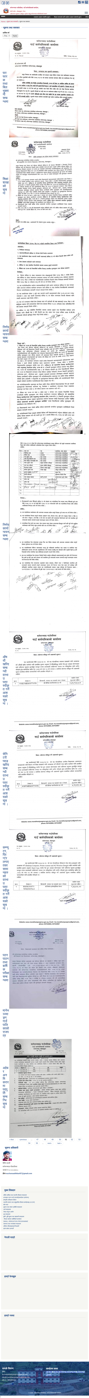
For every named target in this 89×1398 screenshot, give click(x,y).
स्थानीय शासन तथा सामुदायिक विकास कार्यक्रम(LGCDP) (19, 1202)
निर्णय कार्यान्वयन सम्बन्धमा (6, 334)
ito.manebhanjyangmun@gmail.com (15, 1374)
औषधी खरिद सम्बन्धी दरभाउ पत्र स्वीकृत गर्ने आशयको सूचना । (6, 680)
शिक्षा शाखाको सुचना (6, 186)
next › (50, 1143)
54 (29, 1143)
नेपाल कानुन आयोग (8, 1212)
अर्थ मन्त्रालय (7, 1209)
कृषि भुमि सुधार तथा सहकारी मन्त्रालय (13, 1216)
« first (11, 1139)
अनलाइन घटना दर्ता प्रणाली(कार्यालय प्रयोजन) (16, 1197)
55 (37, 1143)
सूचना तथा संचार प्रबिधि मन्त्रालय (12, 1207)
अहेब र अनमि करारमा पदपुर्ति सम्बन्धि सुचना (6, 1087)
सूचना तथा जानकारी (12, 21)
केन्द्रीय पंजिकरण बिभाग (10, 1200)
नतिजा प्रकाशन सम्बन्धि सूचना (78, 17)
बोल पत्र (5, 1204)
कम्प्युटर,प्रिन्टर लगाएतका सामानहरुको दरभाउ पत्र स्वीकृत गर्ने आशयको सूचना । (6, 878)
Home (3, 21)
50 (60, 1139)
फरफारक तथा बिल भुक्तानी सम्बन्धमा (6, 87)
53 (79, 1139)
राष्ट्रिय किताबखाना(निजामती (11, 1226)
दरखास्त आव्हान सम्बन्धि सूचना (26, 17)
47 (37, 1139)
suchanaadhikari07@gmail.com (19, 1173)
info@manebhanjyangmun (11, 1377)
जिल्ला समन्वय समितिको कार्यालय (12, 1219)
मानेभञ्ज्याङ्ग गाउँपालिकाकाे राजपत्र (6, 1023)
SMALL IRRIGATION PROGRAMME (15, 1221)
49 (53, 1139)
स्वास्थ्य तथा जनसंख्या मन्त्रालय (12, 1224)
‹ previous (23, 1139)
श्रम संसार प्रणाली (8, 1228)
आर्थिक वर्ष (6, 33)
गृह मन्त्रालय (6, 1214)
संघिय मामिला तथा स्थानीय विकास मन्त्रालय (15, 1195)
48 (45, 1139)
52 (72, 1139)
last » (59, 1143)
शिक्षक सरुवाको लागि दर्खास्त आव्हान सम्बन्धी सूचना (52, 17)
